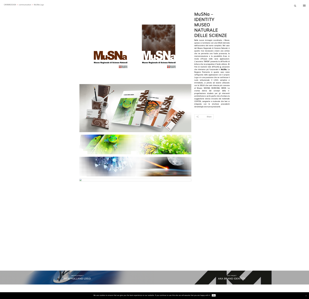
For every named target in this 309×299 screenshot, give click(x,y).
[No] (306, 295)
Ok (214, 295)
